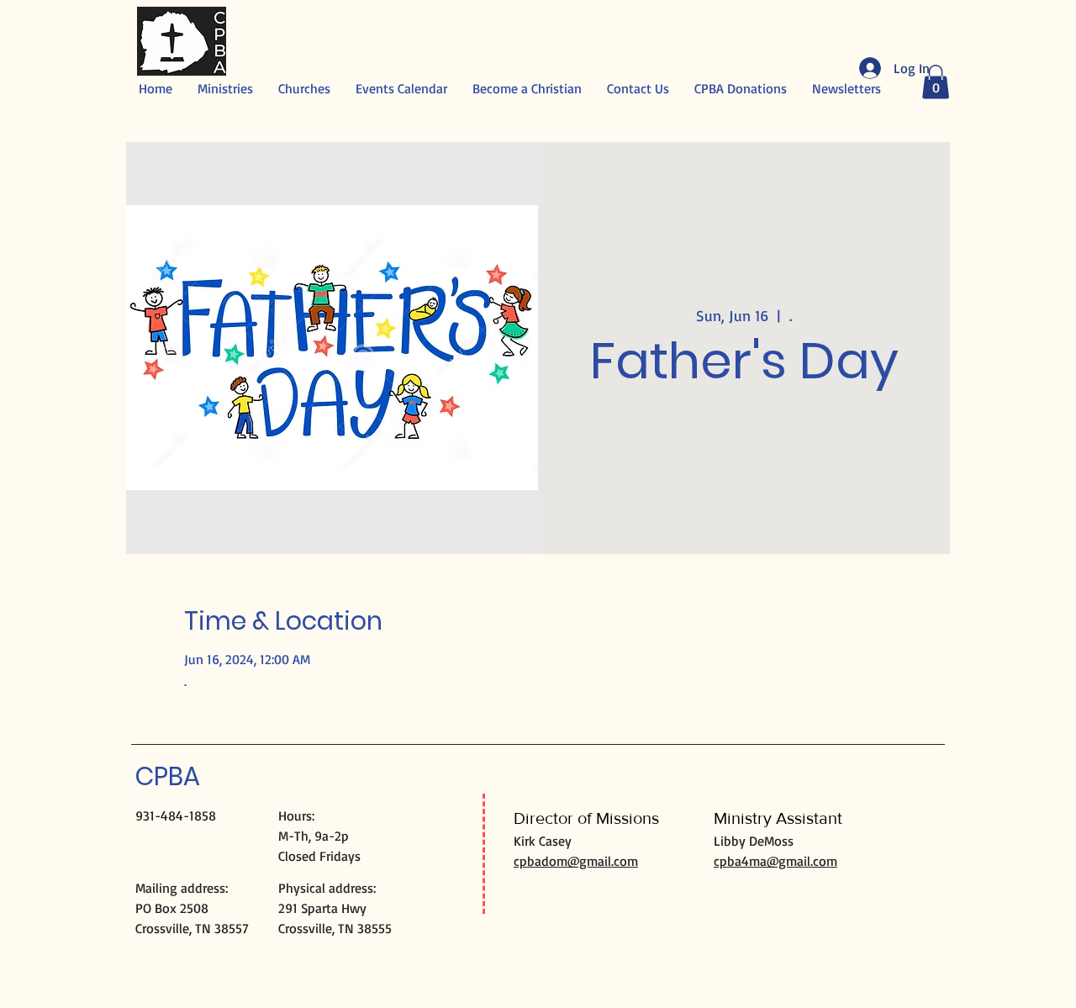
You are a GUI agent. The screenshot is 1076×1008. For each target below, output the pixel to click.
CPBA (167, 776)
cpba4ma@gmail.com (775, 860)
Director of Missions (586, 818)
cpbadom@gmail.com (576, 860)
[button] (935, 82)
